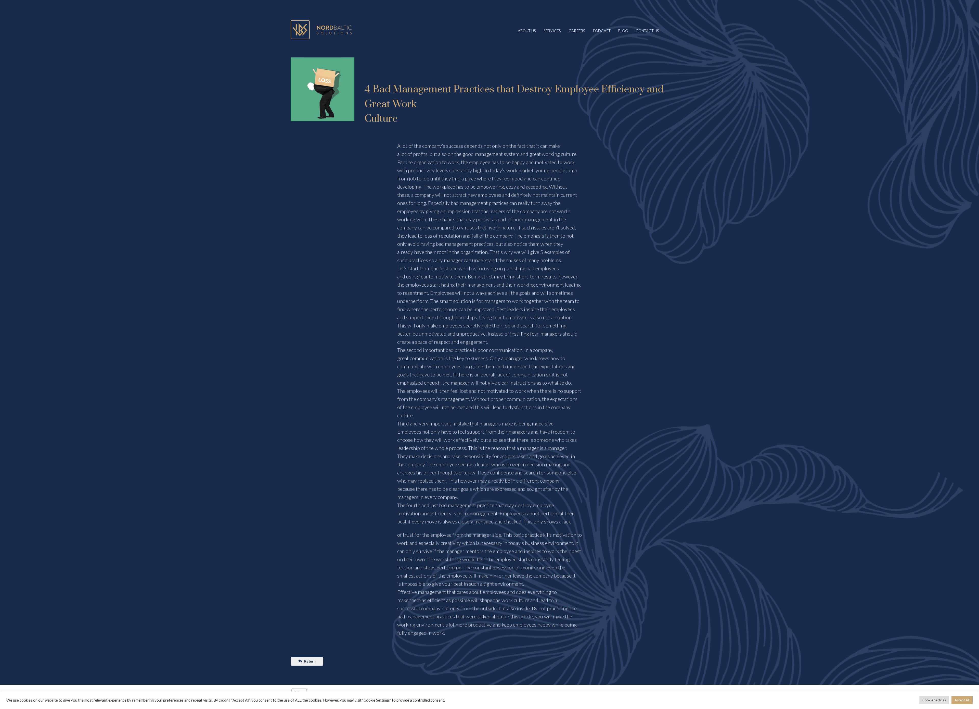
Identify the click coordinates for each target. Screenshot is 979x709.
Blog (623, 30)
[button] (307, 661)
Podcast (602, 30)
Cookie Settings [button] (934, 700)
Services (552, 30)
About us (527, 30)
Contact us (647, 30)
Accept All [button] (962, 700)
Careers (577, 30)
